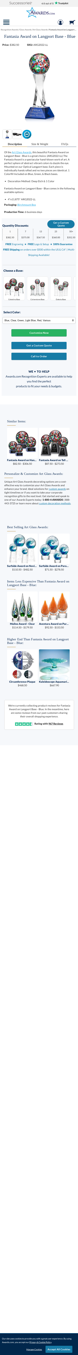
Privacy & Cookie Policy (40, 1342)
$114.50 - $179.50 (22, 625)
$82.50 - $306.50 (22, 462)
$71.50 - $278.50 (54, 567)
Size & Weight (39, 144)
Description (15, 144)
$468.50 (22, 683)
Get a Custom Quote (61, 224)
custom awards (57, 488)
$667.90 (54, 683)
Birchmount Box (26, 204)
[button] (21, 3)
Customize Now (39, 332)
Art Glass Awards (21, 152)
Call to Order (39, 356)
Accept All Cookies (59, 1349)
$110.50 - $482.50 (22, 567)
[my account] (60, 24)
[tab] (14, 144)
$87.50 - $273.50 (54, 462)
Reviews (55, 723)
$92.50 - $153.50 (54, 625)
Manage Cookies (34, 1349)
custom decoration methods (55, 503)
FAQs (64, 144)
